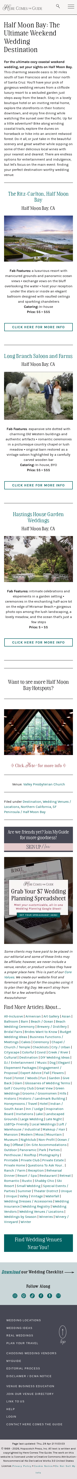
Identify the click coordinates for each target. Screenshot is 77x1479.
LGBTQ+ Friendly (16, 1124)
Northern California (36, 807)
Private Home (14, 1165)
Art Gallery (51, 1016)
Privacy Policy (22, 1466)
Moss (39, 1134)
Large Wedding (31, 1119)
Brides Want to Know (41, 1032)
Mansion (11, 1134)
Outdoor (10, 1150)
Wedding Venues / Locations (41, 1212)
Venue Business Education (30, 1386)
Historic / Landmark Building (42, 1099)
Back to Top (62, 1326)
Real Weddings (19, 1335)
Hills (62, 1093)
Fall (46, 1073)
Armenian (33, 1016)
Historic (10, 1099)
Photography (49, 1155)
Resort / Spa (27, 1176)
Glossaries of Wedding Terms (47, 1083)
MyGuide (13, 1361)
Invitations (24, 1114)
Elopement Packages (20, 1068)
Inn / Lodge (34, 1109)
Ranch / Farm (14, 1170)
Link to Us (15, 1401)
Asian (66, 1016)
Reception (36, 1170)
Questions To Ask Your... (46, 1165)
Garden (54, 1078)
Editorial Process (23, 1368)
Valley (23, 1196)
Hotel (44, 1104)
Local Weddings (43, 1124)
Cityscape (11, 1052)
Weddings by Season (20, 1217)
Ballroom (11, 1021)
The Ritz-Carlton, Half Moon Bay (38, 196)
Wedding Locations (23, 1320)
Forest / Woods (26, 1078)
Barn (24, 1021)
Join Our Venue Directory (30, 1394)
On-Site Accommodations (46, 1145)
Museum (11, 1140)
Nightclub (28, 1140)
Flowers (58, 1073)
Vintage (37, 1196)
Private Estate (53, 1160)
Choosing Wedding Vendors (31, 1353)
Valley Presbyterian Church (44, 784)
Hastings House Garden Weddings (38, 517)
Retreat (65, 1176)
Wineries (46, 1217)
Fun (43, 1078)
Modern (27, 1134)
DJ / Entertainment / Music (25, 1063)
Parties (54, 1150)
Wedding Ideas (19, 1328)
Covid (41, 1052)
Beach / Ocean (42, 1021)
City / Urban (60, 1047)
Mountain (54, 1134)
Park (42, 1150)
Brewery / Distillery (52, 1027)
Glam (18, 1083)
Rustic (27, 1181)
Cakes (26, 1042)
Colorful (28, 1052)
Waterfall (52, 1196)
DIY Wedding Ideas (55, 1057)
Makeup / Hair (54, 1129)
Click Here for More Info (38, 327)
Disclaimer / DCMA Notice (29, 1376)
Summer (24, 1191)
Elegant (64, 1063)
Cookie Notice (43, 1466)
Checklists (41, 1047)
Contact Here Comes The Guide (34, 1424)
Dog (52, 1063)
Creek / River (58, 1052)
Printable (11, 1160)
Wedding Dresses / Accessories (28, 1201)
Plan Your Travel (22, 1343)
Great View (44, 1088)
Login (11, 1416)
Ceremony (41, 1042)
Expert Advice (30, 1073)
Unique (66, 1191)
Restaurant (48, 1176)
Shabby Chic (44, 1181)
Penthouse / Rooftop (20, 1155)
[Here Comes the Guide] (22, 7)
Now (38, 847)
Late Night (54, 1119)
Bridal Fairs (13, 1032)
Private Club (30, 1160)
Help (10, 1409)
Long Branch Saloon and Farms (38, 355)
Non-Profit (46, 1140)
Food (8, 1078)
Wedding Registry (36, 1206)
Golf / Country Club (19, 1088)
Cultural (10, 1057)
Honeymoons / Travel (20, 1104)
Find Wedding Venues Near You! (38, 1243)
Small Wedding (28, 1186)
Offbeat (18, 1145)
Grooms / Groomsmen (39, 1093)
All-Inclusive (13, 1016)
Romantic (11, 1181)
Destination (32, 802)
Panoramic (28, 1150)
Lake (39, 1114)
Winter (26, 1222)
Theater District (46, 1191)
